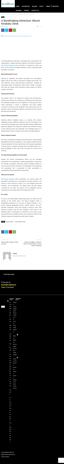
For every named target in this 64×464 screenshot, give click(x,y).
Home (2, 14)
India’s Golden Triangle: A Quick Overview (9, 243)
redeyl (15, 253)
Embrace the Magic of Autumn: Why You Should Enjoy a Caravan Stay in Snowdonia (33, 243)
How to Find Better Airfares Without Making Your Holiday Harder (10, 321)
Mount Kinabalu (9, 221)
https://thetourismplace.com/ (19, 255)
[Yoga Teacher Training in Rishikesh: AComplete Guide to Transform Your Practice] (8, 342)
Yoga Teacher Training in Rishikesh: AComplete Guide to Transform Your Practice (10, 369)
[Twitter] (6, 30)
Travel (7, 14)
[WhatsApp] (14, 30)
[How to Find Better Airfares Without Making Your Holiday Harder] (8, 301)
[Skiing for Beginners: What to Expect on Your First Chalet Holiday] (17, 334)
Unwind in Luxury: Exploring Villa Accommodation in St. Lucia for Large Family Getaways (15, 317)
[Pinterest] (10, 30)
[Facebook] (2, 30)
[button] (51, 6)
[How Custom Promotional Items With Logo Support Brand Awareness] (8, 396)
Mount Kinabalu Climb (20, 221)
